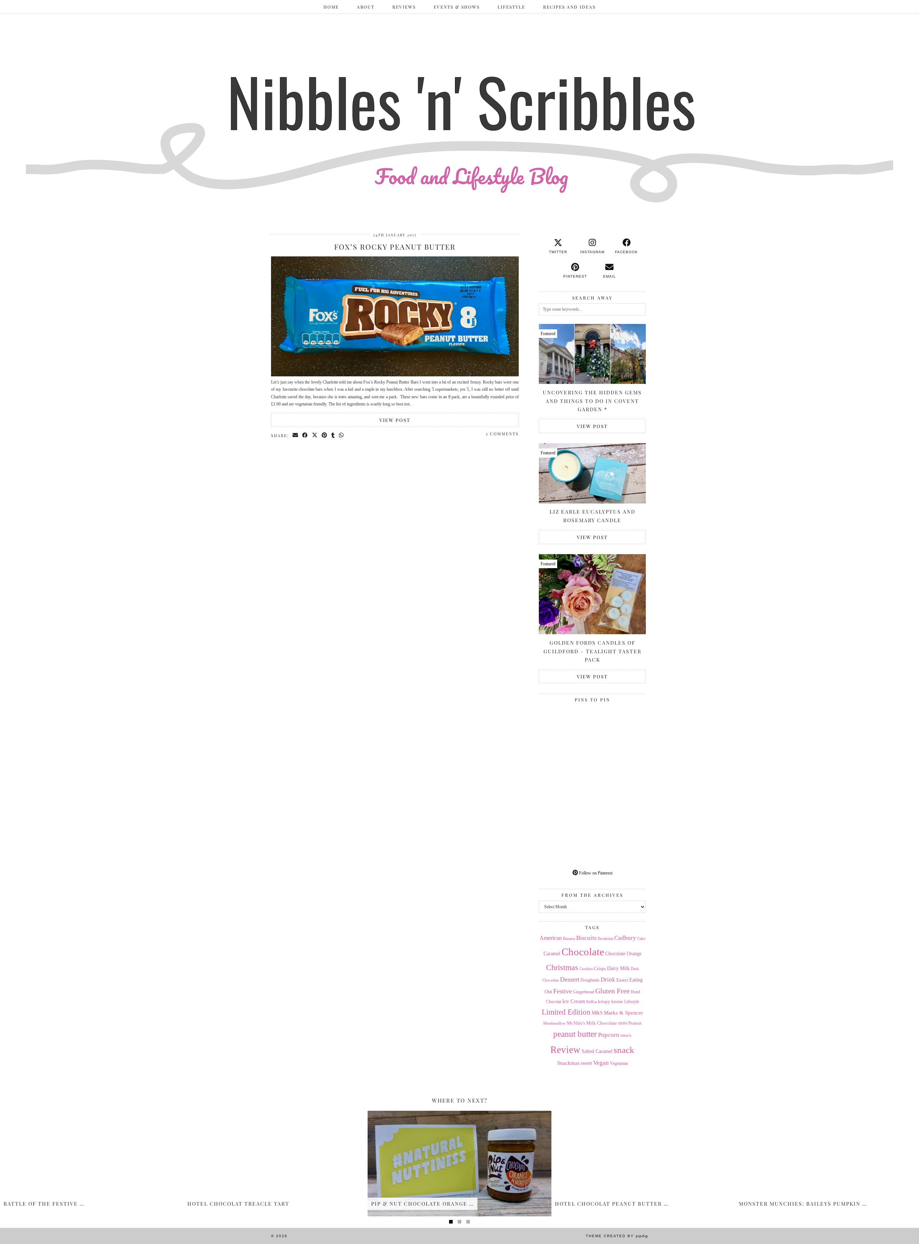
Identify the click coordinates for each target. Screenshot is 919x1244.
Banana (569, 938)
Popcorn (608, 1034)
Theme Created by (617, 1236)
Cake (641, 939)
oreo (622, 1023)
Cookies (586, 968)
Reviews (404, 7)
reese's (625, 1035)
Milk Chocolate (601, 1023)
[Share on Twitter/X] (315, 435)
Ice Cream (573, 1001)
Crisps (600, 968)
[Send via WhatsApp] (341, 435)
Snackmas (568, 1063)
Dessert (569, 979)
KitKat (591, 1001)
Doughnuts (590, 980)
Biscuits (586, 937)
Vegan (601, 1062)
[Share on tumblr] (333, 435)
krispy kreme (610, 1001)
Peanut (635, 1023)
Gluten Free (612, 991)
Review (565, 1049)
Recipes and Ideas (569, 7)
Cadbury (625, 937)
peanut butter (575, 1034)
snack (624, 1050)
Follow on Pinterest (595, 873)
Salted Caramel (597, 1051)
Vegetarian (619, 1063)
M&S (597, 1013)
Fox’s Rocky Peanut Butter (395, 246)
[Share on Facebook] (305, 435)
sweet (586, 1063)
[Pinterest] (565, 732)
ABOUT (365, 7)
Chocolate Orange (623, 953)
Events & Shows (457, 7)
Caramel (552, 953)
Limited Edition (566, 1012)
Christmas (562, 967)
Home (331, 7)
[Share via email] (296, 435)
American (551, 937)
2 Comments (502, 433)
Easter (622, 980)
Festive (562, 991)
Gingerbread (583, 991)
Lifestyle (511, 7)
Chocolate (582, 951)
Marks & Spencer (623, 1013)
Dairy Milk (618, 968)
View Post (394, 420)
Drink (608, 979)
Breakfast (605, 939)
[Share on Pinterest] (325, 435)
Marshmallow (554, 1023)
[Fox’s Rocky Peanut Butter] (395, 374)
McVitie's (576, 1023)
